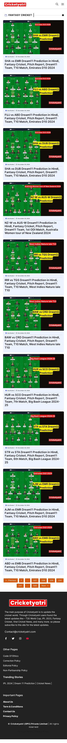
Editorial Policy (10, 665)
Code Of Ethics (10, 656)
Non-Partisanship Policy (15, 670)
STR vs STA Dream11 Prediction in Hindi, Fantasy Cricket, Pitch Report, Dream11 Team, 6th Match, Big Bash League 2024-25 (32, 457)
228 (43, 580)
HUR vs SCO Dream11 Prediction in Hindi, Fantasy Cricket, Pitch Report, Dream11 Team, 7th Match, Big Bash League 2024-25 (32, 400)
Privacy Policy (42, 731)
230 (60, 580)
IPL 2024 (7, 683)
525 (35, 585)
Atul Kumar (10, 56)
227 (35, 580)
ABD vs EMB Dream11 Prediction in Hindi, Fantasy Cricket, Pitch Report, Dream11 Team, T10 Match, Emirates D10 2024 (32, 567)
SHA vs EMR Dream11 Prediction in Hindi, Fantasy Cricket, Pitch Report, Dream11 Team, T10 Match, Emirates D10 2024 (32, 64)
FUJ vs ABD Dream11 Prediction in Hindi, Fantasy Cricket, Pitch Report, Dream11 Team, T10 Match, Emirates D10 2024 (32, 118)
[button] (57, 4)
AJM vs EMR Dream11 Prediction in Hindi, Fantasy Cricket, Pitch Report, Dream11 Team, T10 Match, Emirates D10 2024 (32, 513)
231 (20, 585)
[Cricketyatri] (15, 4)
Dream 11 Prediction (24, 683)
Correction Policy (11, 660)
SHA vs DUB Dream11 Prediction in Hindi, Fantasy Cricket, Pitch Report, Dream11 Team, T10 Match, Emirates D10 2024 (32, 172)
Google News (25, 731)
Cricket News (43, 683)
